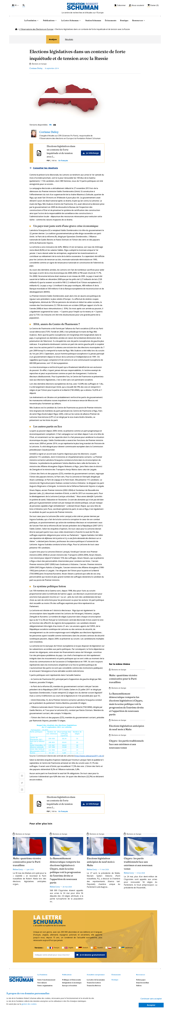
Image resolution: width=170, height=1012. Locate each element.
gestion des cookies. (29, 1004)
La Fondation (42, 975)
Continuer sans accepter (151, 998)
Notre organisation (45, 986)
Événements (110, 20)
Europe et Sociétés (69, 986)
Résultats (69, 39)
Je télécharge (92, 153)
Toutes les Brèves (94, 986)
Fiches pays (140, 980)
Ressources (137, 20)
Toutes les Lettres (94, 983)
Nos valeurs (42, 983)
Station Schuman (93, 20)
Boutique (124, 20)
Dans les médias (142, 983)
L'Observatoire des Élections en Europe (36, 29)
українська (129, 948)
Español (100, 948)
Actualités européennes (96, 975)
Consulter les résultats (45, 168)
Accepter (151, 1005)
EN (54, 124)
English (71, 948)
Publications (67, 975)
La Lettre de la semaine (96, 980)
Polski (114, 948)
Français (56, 948)
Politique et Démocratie (71, 980)
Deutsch (85, 948)
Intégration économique (72, 983)
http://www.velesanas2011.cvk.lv (89, 756)
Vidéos (138, 986)
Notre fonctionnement (46, 980)
